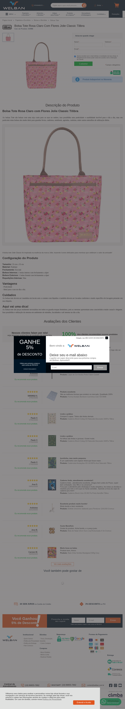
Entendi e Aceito (84, 702)
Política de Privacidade (52, 699)
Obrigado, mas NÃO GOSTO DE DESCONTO (90, 338)
